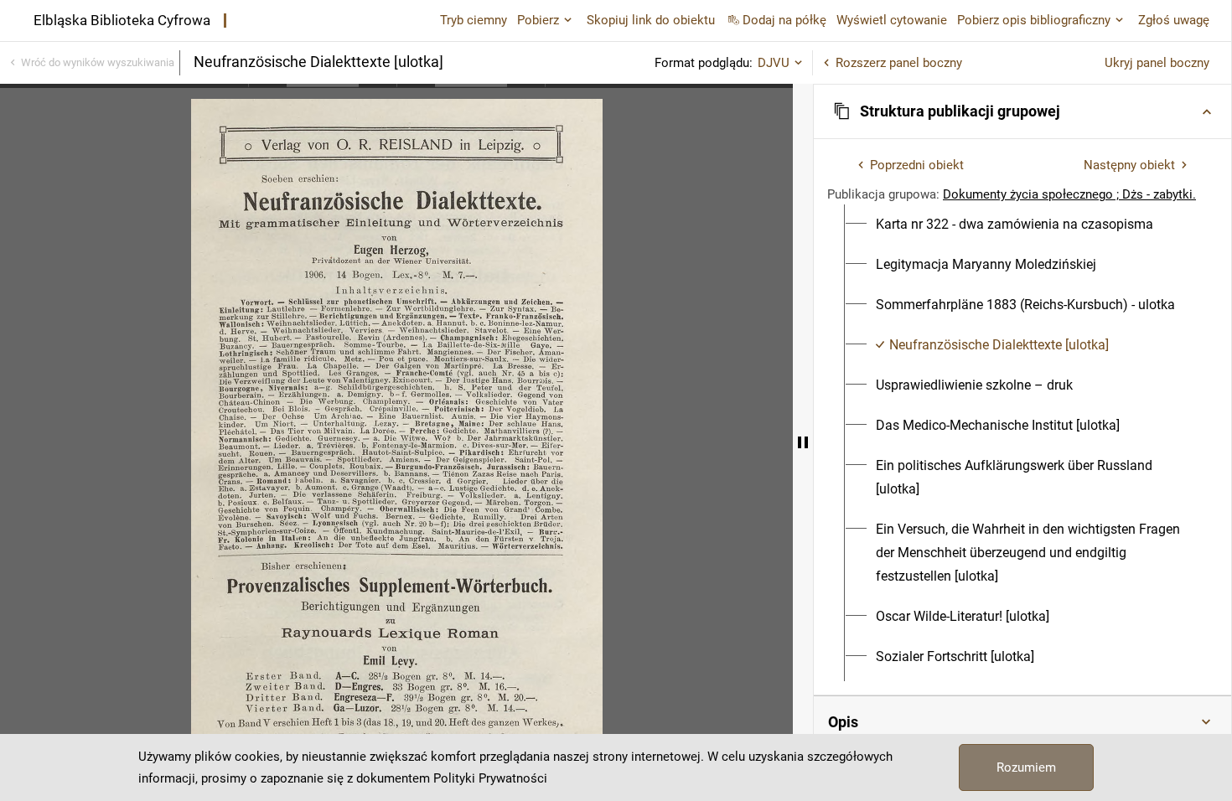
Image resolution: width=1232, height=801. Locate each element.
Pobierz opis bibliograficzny (1033, 20)
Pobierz (538, 20)
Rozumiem (1026, 767)
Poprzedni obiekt (917, 165)
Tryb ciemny (473, 20)
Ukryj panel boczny (1157, 62)
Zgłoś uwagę (1173, 20)
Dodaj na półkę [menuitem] (784, 20)
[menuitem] (1014, 224)
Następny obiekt (1129, 165)
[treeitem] (1022, 224)
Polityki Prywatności (490, 778)
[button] (1022, 111)
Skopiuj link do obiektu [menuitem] (651, 20)
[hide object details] (803, 442)
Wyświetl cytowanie (891, 20)
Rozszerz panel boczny (899, 62)
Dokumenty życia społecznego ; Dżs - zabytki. (1069, 194)
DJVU (773, 62)
